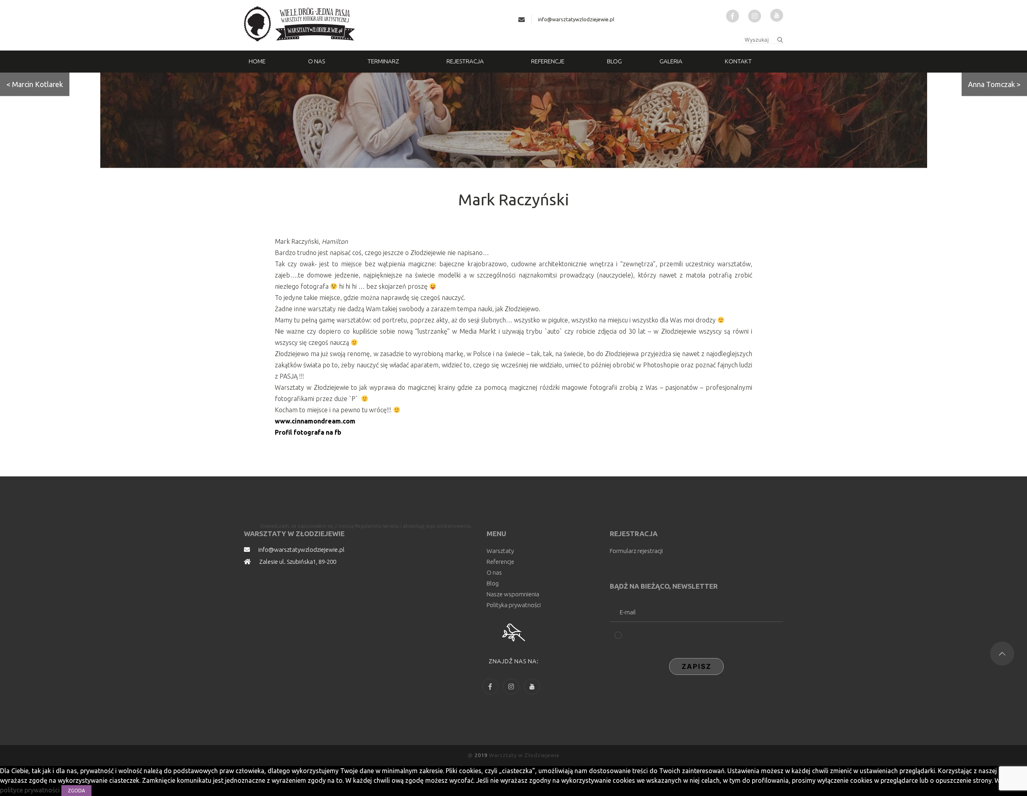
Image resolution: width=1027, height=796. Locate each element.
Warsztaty (500, 550)
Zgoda (76, 790)
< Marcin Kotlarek (34, 84)
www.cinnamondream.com (315, 421)
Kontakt (738, 61)
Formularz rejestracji (636, 550)
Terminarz (383, 61)
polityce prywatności (30, 790)
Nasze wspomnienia (513, 594)
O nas (316, 61)
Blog (614, 61)
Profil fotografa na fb (308, 432)
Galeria (671, 61)
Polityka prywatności (514, 605)
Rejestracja (465, 61)
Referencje (547, 61)
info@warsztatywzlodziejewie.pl (576, 19)
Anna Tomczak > (994, 84)
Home (257, 61)
